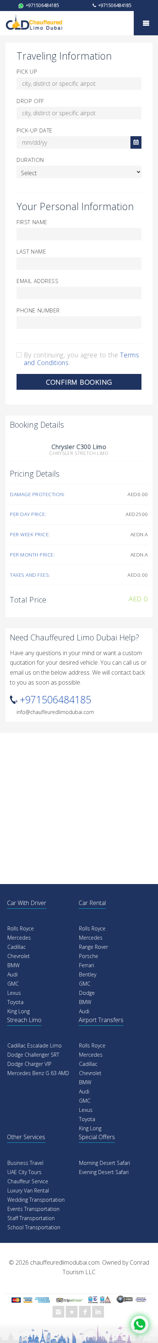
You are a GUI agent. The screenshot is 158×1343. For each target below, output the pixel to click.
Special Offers (97, 1137)
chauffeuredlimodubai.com (65, 1262)
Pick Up (27, 71)
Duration (30, 159)
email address (38, 280)
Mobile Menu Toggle (146, 23)
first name (32, 222)
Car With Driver (26, 903)
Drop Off (30, 101)
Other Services (26, 1137)
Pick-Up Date (35, 130)
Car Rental (92, 903)
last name (31, 251)
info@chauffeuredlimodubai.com (55, 711)
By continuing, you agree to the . (81, 358)
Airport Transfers (101, 1020)
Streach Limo (24, 1020)
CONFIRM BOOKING (79, 381)
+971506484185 (42, 5)
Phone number (38, 310)
